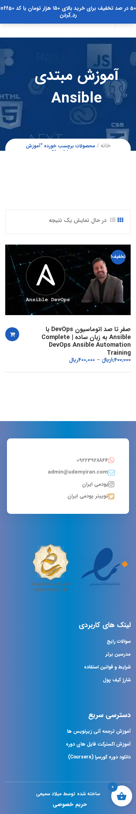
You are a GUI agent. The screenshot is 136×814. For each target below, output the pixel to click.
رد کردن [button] (68, 15)
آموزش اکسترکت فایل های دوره (98, 744)
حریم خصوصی (69, 804)
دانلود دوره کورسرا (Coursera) (99, 757)
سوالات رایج (119, 641)
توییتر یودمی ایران (87, 496)
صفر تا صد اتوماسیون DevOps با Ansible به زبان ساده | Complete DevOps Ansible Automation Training (86, 341)
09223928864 (92, 460)
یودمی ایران (95, 484)
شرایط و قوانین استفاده (107, 667)
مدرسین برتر (118, 654)
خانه (105, 145)
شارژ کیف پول (117, 680)
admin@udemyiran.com (78, 472)
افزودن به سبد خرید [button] (12, 334)
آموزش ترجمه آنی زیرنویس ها (99, 731)
